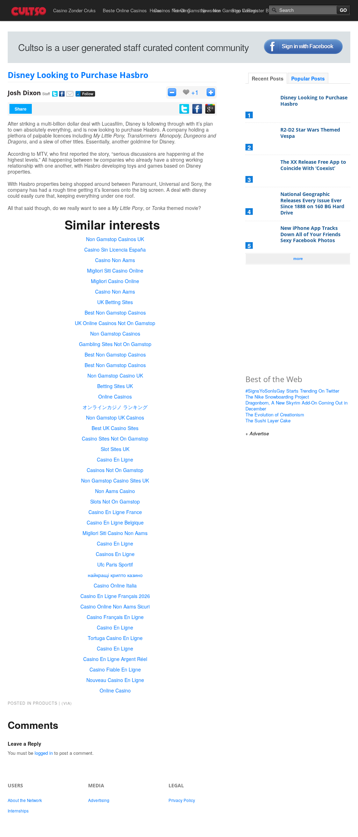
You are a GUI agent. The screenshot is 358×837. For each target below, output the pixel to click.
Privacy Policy (182, 800)
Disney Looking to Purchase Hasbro (78, 74)
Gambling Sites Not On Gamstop (115, 343)
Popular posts (308, 78)
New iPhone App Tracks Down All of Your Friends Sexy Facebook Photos (310, 234)
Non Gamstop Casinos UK (115, 238)
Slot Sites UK (115, 448)
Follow (85, 93)
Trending (181, 10)
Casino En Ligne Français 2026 (115, 595)
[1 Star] (172, 92)
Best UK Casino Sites (115, 427)
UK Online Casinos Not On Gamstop (115, 322)
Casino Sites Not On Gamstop (115, 438)
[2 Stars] (211, 92)
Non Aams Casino (115, 490)
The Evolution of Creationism (274, 414)
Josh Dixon (24, 93)
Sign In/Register (247, 10)
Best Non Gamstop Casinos (115, 312)
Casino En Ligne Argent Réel (115, 658)
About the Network (25, 800)
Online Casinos (115, 396)
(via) (67, 703)
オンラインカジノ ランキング (115, 406)
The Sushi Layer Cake (268, 420)
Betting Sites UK (115, 385)
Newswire (210, 10)
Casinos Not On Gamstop (115, 469)
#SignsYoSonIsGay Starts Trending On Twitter (292, 390)
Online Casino (115, 690)
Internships (18, 811)
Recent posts (268, 78)
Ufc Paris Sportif (115, 564)
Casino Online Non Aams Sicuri (115, 606)
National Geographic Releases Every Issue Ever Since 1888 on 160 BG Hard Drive (312, 203)
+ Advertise (257, 433)
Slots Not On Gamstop (115, 501)
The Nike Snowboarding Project (277, 396)
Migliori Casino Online (115, 280)
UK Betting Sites (115, 301)
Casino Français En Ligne (115, 616)
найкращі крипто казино (115, 574)
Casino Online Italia (115, 585)
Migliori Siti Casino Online (115, 270)
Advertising (98, 800)
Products (45, 703)
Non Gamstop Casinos (115, 333)
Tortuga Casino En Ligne (115, 637)
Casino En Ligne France (115, 511)
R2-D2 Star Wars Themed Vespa (310, 132)
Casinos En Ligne (115, 553)
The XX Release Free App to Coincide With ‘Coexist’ (313, 165)
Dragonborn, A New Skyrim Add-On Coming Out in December (296, 405)
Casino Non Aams (115, 259)
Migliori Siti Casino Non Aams (115, 532)
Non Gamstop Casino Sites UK (115, 480)
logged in (44, 753)
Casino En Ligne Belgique (115, 522)
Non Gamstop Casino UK (115, 375)
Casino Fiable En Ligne (115, 669)
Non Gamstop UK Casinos (115, 417)
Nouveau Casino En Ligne (115, 679)
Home (156, 10)
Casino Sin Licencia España (115, 249)
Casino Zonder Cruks (74, 10)
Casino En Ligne (115, 459)
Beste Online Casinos (125, 10)
